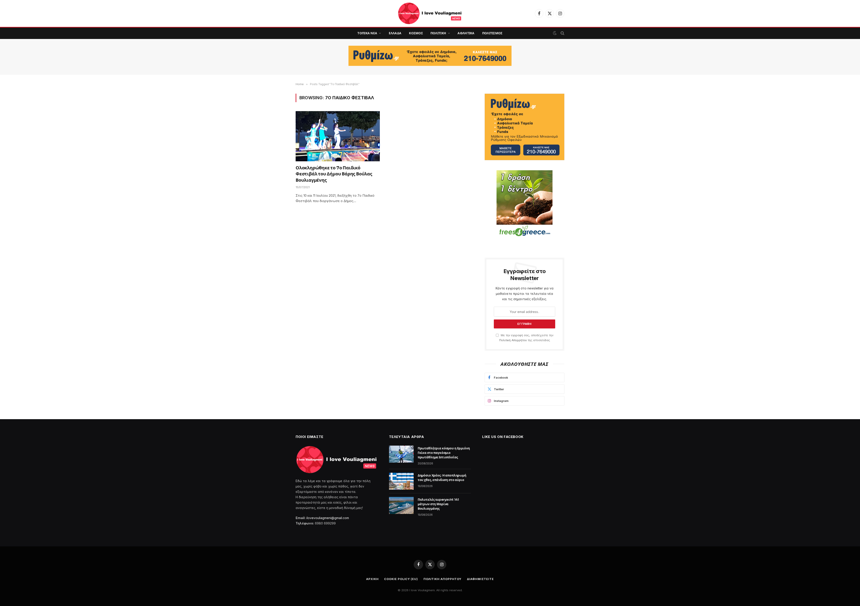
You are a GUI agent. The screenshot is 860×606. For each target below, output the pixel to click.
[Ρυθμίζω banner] (430, 56)
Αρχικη (372, 579)
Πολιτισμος (492, 33)
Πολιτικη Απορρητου (442, 579)
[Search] (562, 33)
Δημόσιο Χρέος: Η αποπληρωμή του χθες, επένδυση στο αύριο (442, 477)
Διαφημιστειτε (480, 579)
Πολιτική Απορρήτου (513, 340)
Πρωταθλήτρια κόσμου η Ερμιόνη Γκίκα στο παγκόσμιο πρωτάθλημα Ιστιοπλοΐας (444, 452)
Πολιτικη (438, 33)
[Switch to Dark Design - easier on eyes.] (555, 33)
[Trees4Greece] (525, 203)
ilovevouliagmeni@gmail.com (327, 518)
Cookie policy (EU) (401, 579)
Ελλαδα (395, 33)
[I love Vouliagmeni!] (430, 13)
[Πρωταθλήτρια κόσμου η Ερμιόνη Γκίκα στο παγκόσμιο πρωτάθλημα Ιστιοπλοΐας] (401, 454)
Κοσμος (416, 33)
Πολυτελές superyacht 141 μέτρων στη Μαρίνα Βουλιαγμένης (438, 504)
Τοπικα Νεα (367, 33)
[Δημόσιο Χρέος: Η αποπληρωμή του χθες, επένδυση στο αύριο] (401, 481)
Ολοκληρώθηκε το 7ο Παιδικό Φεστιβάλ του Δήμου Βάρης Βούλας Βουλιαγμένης (334, 174)
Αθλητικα (466, 33)
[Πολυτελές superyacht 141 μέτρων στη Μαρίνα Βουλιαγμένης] (401, 505)
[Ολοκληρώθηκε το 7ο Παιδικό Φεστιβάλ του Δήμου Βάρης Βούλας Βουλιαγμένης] (338, 136)
